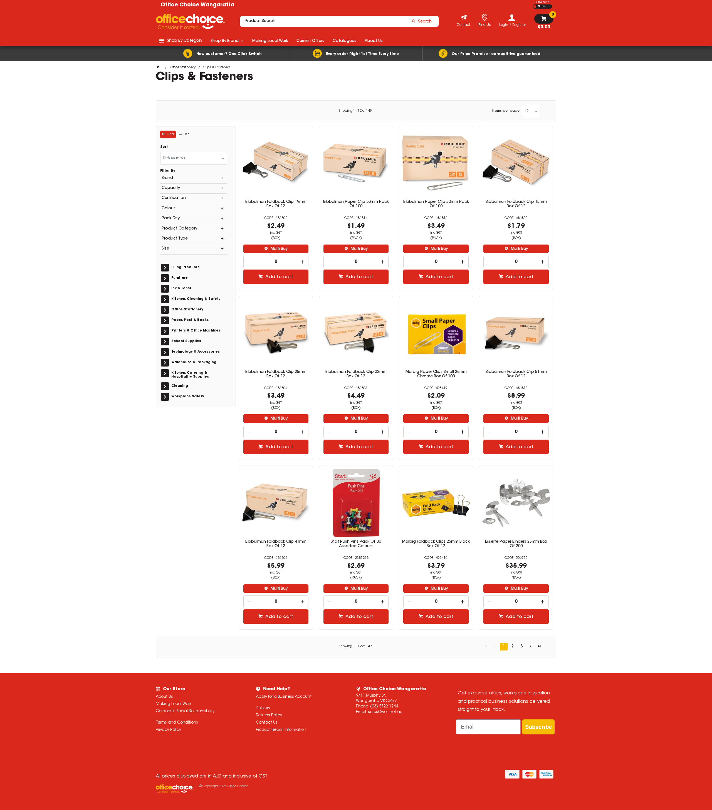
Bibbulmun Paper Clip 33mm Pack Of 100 (356, 204)
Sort (164, 147)
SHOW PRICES (542, 2)
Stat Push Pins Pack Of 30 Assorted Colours (356, 544)
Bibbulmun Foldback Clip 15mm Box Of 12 (516, 204)
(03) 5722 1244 (384, 707)
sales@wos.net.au (385, 712)
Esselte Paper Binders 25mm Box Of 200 (516, 544)
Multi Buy (279, 249)
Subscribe (538, 727)
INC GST (542, 6)
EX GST (534, 6)
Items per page (506, 111)
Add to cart (278, 277)
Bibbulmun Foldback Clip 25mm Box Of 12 (275, 374)
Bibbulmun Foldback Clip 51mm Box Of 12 (516, 374)
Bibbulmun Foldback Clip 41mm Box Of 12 (275, 544)
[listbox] (530, 111)
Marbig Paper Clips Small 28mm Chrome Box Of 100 (436, 374)
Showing (355, 111)
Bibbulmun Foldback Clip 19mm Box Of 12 (275, 204)
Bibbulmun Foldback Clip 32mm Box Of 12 (356, 374)
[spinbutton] (276, 262)
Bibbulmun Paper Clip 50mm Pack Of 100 (436, 204)
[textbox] (323, 21)
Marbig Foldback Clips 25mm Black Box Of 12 (436, 544)
